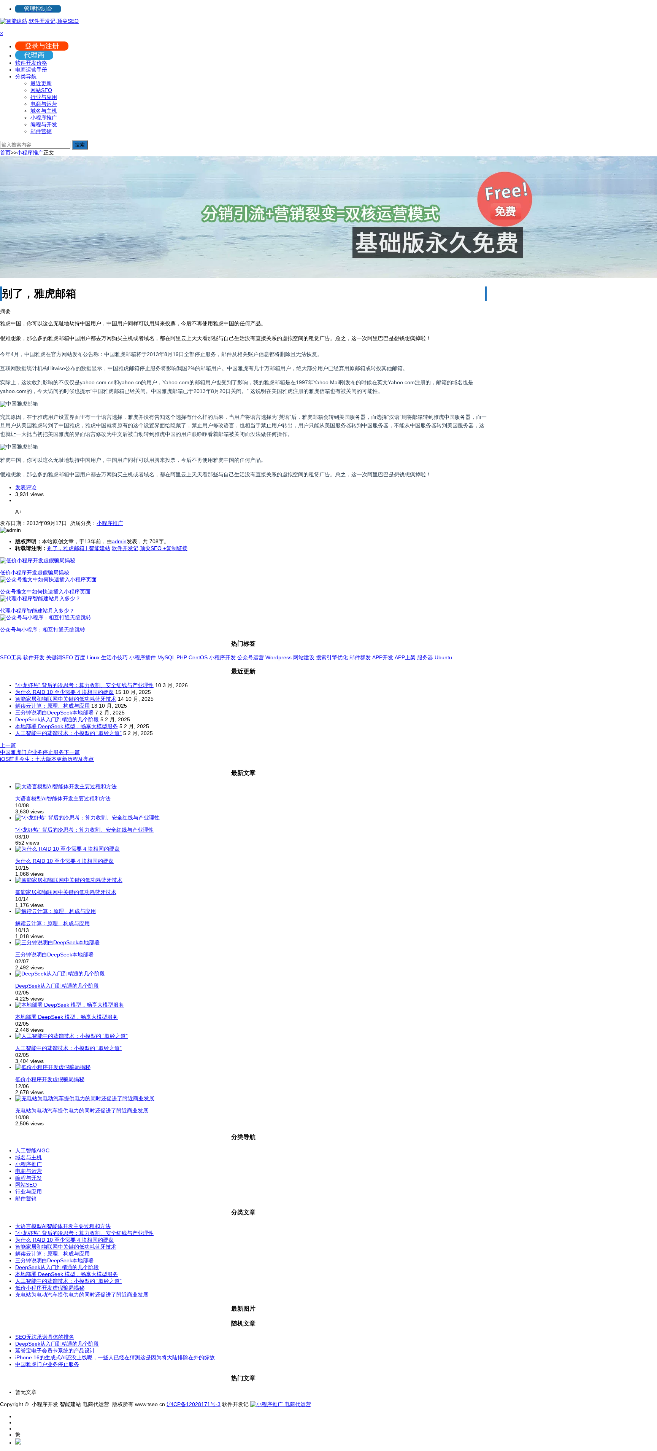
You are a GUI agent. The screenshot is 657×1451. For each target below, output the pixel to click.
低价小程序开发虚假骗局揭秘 (34, 573)
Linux (93, 657)
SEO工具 (11, 657)
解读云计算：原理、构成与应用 (52, 706)
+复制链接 (174, 548)
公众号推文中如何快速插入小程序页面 (45, 592)
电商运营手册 (31, 70)
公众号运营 (250, 657)
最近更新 (41, 83)
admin (119, 541)
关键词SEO (59, 657)
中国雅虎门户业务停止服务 (47, 1364)
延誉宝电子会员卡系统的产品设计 (55, 1351)
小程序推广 (43, 118)
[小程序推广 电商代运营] (280, 1404)
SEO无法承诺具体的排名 (44, 1337)
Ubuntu (443, 657)
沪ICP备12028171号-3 (194, 1404)
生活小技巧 (114, 657)
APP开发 (382, 657)
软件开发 (33, 657)
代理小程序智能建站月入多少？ (37, 611)
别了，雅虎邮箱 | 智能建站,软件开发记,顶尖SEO (104, 548)
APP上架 (405, 657)
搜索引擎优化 (332, 657)
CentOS (198, 657)
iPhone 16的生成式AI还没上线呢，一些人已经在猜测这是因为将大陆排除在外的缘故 (115, 1357)
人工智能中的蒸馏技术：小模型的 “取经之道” (68, 733)
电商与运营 (43, 104)
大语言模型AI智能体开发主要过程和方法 (63, 799)
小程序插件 (142, 657)
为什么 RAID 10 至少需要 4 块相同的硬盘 (64, 692)
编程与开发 (43, 124)
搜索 (80, 145)
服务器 (425, 657)
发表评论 (25, 487)
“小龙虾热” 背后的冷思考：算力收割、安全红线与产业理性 (84, 685)
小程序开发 (222, 657)
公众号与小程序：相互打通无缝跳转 (42, 630)
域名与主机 (43, 111)
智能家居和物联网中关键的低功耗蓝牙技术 (65, 699)
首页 (5, 153)
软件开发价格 (31, 63)
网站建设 (303, 657)
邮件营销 (41, 131)
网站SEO (41, 90)
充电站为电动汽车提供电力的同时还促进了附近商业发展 (81, 1110)
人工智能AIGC (32, 1150)
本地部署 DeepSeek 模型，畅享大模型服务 (66, 726)
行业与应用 (43, 97)
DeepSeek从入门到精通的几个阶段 (57, 719)
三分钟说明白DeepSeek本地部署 (54, 713)
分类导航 (25, 76)
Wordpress (278, 657)
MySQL (166, 657)
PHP (181, 657)
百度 (80, 657)
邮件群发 (360, 657)
